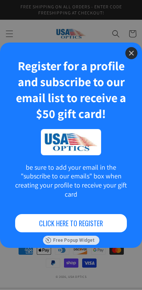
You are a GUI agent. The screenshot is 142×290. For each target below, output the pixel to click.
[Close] (131, 53)
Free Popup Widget (74, 240)
